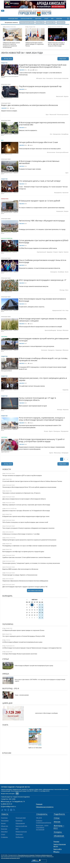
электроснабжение (62, 152)
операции (65, 453)
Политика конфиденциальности (43, 855)
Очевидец (4, 837)
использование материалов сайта (10, 858)
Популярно (7, 624)
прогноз (66, 409)
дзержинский (57, 310)
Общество (4, 62)
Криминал (19, 821)
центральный (42, 252)
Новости (6, 469)
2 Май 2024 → (63, 59)
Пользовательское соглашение (26, 855)
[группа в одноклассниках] (8, 810)
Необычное (4, 198)
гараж (66, 211)
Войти (57, 852)
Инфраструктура (21, 832)
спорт (46, 431)
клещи (60, 330)
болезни (65, 330)
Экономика (4, 821)
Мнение (57, 822)
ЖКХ (52, 18)
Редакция (39, 804)
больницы (58, 453)
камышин (60, 211)
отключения (51, 152)
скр (67, 310)
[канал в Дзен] (11, 810)
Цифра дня (7, 703)
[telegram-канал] (2, 810)
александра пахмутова (61, 78)
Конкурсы (58, 832)
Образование (20, 823)
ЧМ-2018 (39, 818)
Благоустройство (26, 18)
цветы (61, 252)
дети (51, 431)
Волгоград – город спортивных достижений (42, 827)
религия (65, 192)
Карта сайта (58, 849)
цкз (44, 78)
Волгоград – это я (10, 688)
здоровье (59, 350)
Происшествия (13, 18)
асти (67, 272)
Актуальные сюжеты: (11, 22)
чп (51, 134)
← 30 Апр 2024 (7, 59)
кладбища (65, 134)
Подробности (59, 814)
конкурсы (57, 431)
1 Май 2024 (21, 69)
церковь (65, 390)
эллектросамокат (63, 114)
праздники (58, 192)
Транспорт (19, 834)
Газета (5, 725)
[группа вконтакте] (5, 810)
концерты (50, 78)
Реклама (56, 842)
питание (44, 350)
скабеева (61, 272)
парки (56, 252)
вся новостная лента (35, 590)
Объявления (59, 836)
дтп (48, 114)
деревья (50, 252)
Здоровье (38, 18)
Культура (59, 18)
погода (62, 290)
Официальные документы (44, 807)
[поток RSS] (14, 810)
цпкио (66, 252)
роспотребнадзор (51, 330)
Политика (4, 818)
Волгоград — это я (59, 826)
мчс (67, 290)
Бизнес (3, 823)
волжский (60, 96)
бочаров (39, 78)
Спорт (46, 18)
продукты (52, 350)
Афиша (5, 674)
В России (6, 753)
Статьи (5, 659)
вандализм (57, 134)
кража (66, 96)
